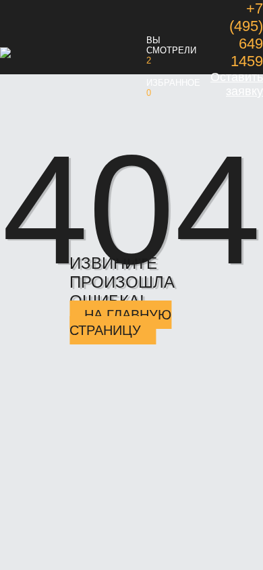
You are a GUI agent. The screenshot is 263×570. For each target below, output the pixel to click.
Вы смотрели (171, 45)
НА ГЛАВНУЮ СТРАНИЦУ (120, 322)
